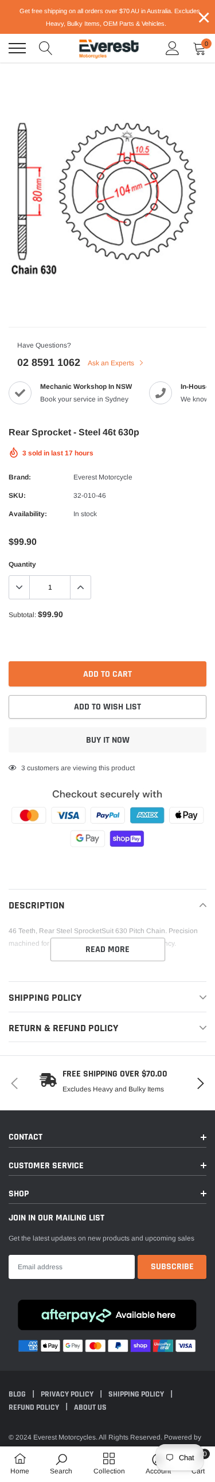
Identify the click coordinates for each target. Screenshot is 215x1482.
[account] (172, 48)
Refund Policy (35, 1407)
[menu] (17, 48)
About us (90, 1407)
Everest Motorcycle (102, 477)
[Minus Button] (19, 587)
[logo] (109, 48)
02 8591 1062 (48, 362)
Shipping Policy (137, 1394)
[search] (46, 48)
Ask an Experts (112, 363)
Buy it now (108, 740)
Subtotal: (22, 615)
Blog (18, 1394)
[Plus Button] (80, 587)
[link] (61, 1464)
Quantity (22, 564)
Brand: (20, 477)
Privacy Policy (68, 1394)
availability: (28, 514)
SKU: (17, 496)
